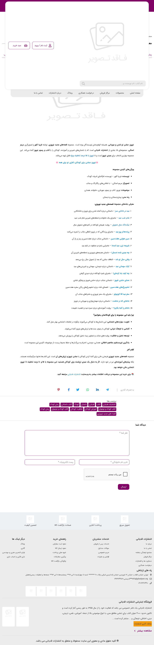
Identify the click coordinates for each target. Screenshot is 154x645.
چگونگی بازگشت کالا (58, 561)
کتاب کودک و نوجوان (60, 409)
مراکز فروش (105, 93)
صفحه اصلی (135, 93)
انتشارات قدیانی (109, 404)
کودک (76, 404)
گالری (23, 548)
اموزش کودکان (91, 409)
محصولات (120, 93)
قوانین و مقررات (103, 557)
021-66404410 (143, 583)
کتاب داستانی (66, 404)
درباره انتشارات (55, 93)
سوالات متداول (103, 548)
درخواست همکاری (86, 93)
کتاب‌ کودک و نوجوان (107, 409)
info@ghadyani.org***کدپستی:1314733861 (131, 579)
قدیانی (91, 404)
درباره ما (149, 544)
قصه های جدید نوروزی (106, 413)
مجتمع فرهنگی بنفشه (144, 552)
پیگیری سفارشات (60, 557)
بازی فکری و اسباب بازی (16, 557)
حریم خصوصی (103, 552)
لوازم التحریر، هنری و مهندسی (13, 552)
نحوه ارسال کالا (60, 548)
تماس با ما (38, 93)
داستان (84, 404)
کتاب (98, 404)
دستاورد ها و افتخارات (143, 561)
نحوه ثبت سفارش (59, 544)
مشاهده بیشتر (144, 630)
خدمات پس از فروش (101, 544)
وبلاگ (69, 93)
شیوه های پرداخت (59, 552)
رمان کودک (54, 404)
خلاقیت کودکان (77, 409)
